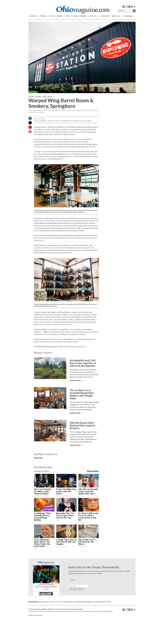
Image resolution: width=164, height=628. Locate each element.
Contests (105, 16)
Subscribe (128, 16)
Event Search (43, 602)
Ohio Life (93, 16)
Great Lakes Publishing (40, 609)
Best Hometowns (67, 602)
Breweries (38, 458)
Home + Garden (79, 16)
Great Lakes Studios (76, 609)
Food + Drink (56, 16)
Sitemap (30, 615)
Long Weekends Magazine (83, 602)
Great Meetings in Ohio (102, 602)
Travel (43, 16)
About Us (116, 16)
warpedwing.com (80, 346)
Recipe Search (54, 602)
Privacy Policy (38, 615)
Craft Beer (47, 96)
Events (33, 16)
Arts (68, 16)
